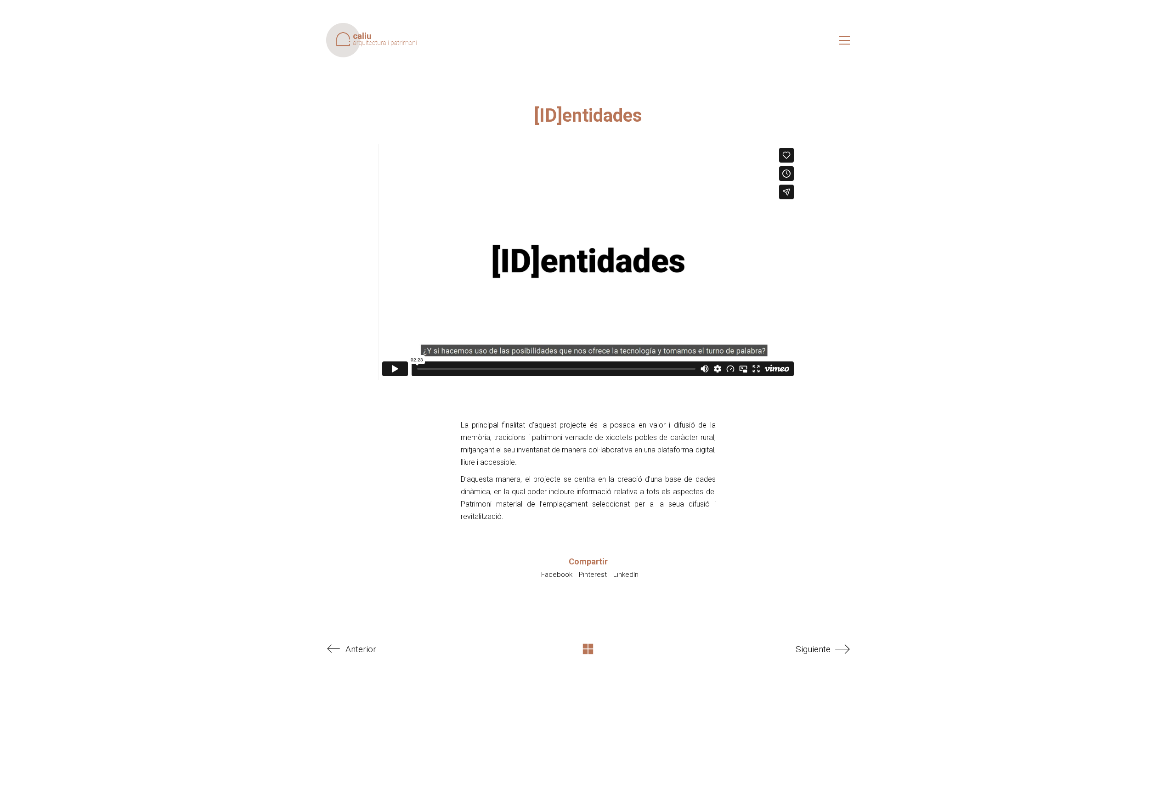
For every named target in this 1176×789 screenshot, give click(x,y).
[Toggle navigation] (844, 40)
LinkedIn (626, 574)
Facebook (556, 574)
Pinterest (593, 574)
